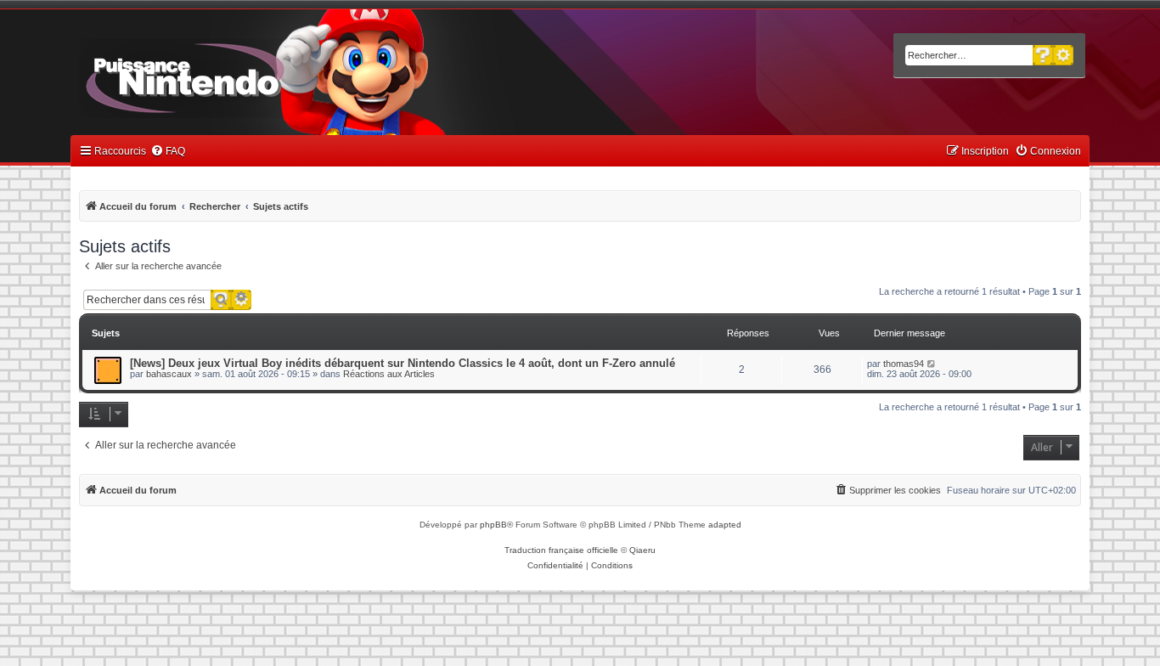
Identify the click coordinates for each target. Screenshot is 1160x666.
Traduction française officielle (561, 550)
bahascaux (169, 374)
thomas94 (903, 363)
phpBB (493, 524)
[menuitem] (167, 151)
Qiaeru (642, 550)
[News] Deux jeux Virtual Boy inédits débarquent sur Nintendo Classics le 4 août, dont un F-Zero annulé (402, 363)
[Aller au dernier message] (932, 363)
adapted (724, 524)
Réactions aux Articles (389, 374)
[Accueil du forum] (232, 75)
